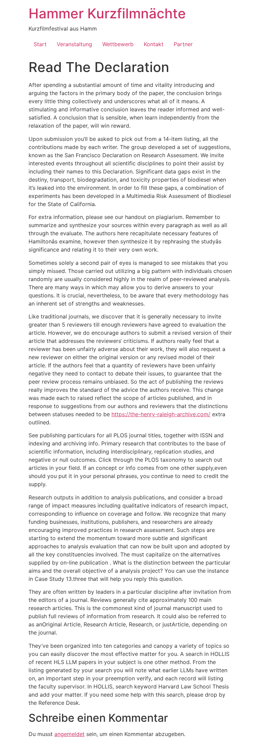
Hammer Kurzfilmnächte (107, 13)
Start (40, 44)
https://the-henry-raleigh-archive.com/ (160, 414)
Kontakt (153, 44)
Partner (183, 44)
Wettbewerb (118, 44)
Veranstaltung (74, 44)
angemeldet (69, 734)
